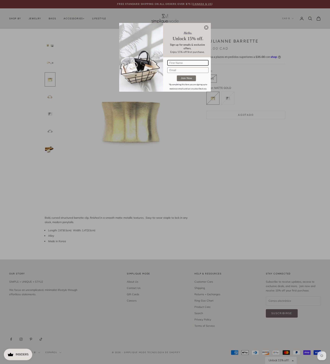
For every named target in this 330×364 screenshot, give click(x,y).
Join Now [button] (186, 78)
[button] (206, 27)
